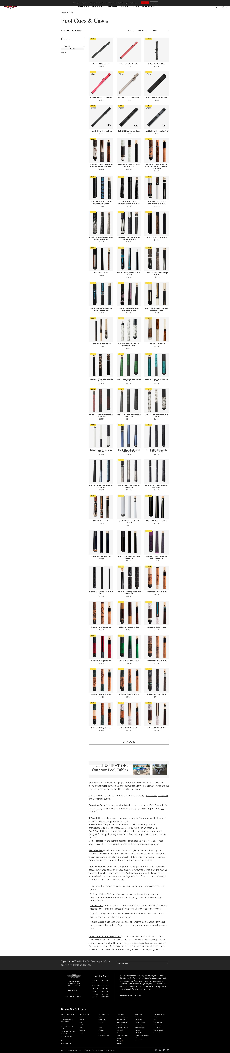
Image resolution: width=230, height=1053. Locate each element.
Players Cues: (96, 922)
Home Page (10, 6)
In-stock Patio (101, 1019)
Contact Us (158, 1022)
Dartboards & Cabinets (122, 1027)
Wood (81, 1025)
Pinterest (156, 1050)
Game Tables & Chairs (122, 1035)
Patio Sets (100, 1017)
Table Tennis (120, 1030)
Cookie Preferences (110, 1050)
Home (63, 12)
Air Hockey (119, 1033)
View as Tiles (142, 30)
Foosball (119, 1038)
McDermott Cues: (98, 894)
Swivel (81, 1033)
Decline (154, 3)
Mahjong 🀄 (120, 1041)
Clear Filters (76, 30)
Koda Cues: (95, 886)
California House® (101, 799)
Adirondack (101, 1030)
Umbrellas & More (102, 1033)
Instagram (168, 1050)
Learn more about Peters (129, 995)
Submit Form (167, 963)
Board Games (120, 1043)
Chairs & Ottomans (66, 1033)
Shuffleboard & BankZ (122, 1022)
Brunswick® (151, 795)
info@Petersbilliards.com (74, 997)
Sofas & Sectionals (66, 1017)
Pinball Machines (121, 1019)
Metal (81, 1027)
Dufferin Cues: (96, 905)
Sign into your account (223, 6)
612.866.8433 (74, 990)
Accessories (138, 1025)
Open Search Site (215, 6)
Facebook (164, 1050)
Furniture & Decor (83, 7)
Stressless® (64, 1024)
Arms (81, 1022)
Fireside (100, 1027)
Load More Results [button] (129, 742)
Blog (155, 1019)
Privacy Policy (87, 1050)
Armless (82, 1019)
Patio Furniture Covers (103, 1035)
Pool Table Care (139, 1040)
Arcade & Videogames (122, 1017)
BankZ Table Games (122, 1025)
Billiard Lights (138, 1019)
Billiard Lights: (96, 850)
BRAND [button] (63, 53)
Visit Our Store (159, 1014)
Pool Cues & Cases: (98, 866)
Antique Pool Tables (148, 7)
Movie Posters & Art (66, 1043)
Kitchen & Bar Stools (98, 7)
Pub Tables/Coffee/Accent (68, 1031)
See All (72, 49)
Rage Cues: (95, 913)
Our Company (158, 1017)
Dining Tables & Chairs (67, 1036)
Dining (99, 1025)
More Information (84, 37)
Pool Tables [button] (65, 46)
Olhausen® (163, 795)
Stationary (82, 1030)
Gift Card (157, 1027)
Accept (145, 3)
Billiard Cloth (138, 1030)
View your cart (226, 6)
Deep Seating (101, 1022)
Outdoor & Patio (113, 7)
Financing (157, 1025)
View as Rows (145, 30)
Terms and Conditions (98, 1050)
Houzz (160, 1050)
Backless (82, 1017)
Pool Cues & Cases (140, 1022)
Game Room (124, 7)
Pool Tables (135, 7)
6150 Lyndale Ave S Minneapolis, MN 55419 (74, 983)
